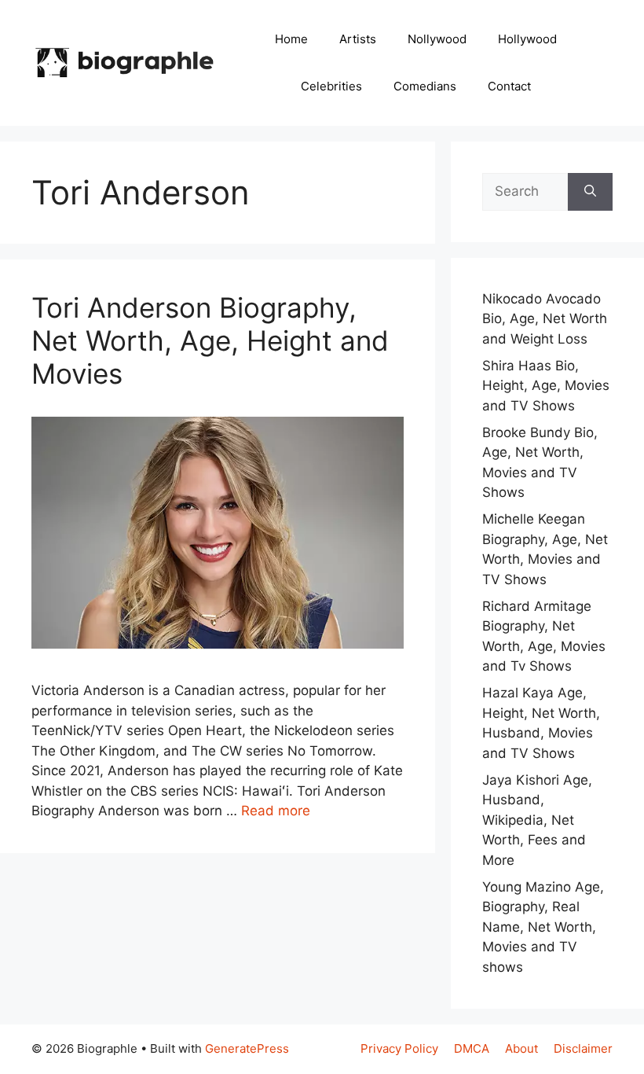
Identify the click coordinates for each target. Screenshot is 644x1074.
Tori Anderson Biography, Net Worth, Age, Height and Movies (210, 340)
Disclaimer (583, 1048)
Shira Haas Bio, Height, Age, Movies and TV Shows (545, 386)
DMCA (471, 1048)
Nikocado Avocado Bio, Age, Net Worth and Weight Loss (544, 319)
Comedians (424, 86)
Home (291, 38)
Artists (357, 38)
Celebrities (331, 86)
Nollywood (437, 38)
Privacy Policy (399, 1048)
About (521, 1048)
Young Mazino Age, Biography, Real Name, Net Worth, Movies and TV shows (543, 927)
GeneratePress (247, 1048)
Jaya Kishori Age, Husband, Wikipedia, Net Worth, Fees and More (537, 820)
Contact (509, 86)
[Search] (590, 192)
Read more (275, 810)
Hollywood (527, 38)
